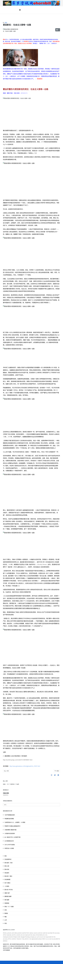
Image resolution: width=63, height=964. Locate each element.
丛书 (5, 920)
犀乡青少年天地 (8, 889)
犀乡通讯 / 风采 (8, 862)
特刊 (5, 923)
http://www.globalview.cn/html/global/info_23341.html (25, 766)
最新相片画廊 (7, 896)
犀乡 (5, 856)
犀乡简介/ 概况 (8, 876)
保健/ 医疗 (7, 893)
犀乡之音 (6, 866)
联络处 (6, 913)
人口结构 (6, 886)
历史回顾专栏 (7, 859)
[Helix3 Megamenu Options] (20, 9)
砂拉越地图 (7, 879)
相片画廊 (6, 900)
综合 (6, 22)
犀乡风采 (6, 869)
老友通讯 (6, 873)
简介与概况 (7, 883)
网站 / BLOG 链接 (9, 906)
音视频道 (6, 903)
